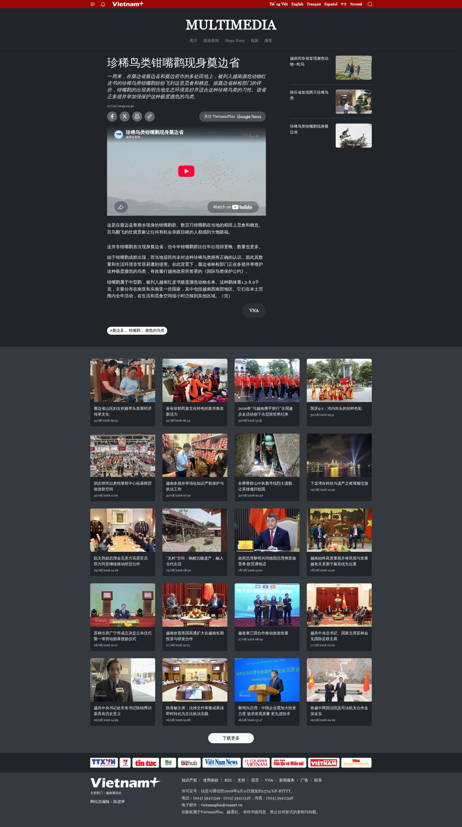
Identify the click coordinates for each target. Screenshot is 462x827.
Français (314, 4)
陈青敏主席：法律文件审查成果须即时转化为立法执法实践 (195, 711)
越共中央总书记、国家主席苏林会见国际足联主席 (339, 636)
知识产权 (189, 780)
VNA (269, 780)
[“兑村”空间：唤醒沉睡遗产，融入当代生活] (194, 530)
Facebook (112, 116)
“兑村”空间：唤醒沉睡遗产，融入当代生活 (194, 561)
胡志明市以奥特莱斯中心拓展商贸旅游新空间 (123, 486)
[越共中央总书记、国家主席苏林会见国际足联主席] (339, 605)
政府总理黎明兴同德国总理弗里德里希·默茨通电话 (267, 561)
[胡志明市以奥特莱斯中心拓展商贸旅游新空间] (122, 455)
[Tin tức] (145, 763)
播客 (268, 40)
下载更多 (231, 738)
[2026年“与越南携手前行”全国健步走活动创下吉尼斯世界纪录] (267, 380)
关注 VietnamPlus (219, 116)
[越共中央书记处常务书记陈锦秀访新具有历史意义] (122, 680)
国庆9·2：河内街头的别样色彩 (336, 408)
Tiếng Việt (279, 4)
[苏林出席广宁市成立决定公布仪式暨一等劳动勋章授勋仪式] (122, 605)
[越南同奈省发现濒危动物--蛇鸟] (354, 68)
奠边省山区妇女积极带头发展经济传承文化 (123, 411)
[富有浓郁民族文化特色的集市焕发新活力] (194, 380)
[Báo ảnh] (324, 763)
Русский (356, 4)
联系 (318, 780)
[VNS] (221, 763)
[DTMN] (288, 763)
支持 (241, 780)
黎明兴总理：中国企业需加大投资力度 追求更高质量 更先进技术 (267, 711)
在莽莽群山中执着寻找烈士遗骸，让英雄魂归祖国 (267, 486)
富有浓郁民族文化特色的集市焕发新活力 (195, 411)
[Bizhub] (189, 763)
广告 (304, 780)
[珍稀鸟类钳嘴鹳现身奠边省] (354, 136)
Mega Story (235, 40)
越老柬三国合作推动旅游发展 (263, 633)
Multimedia (231, 24)
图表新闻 (211, 40)
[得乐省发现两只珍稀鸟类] (354, 102)
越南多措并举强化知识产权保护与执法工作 (195, 486)
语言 (255, 780)
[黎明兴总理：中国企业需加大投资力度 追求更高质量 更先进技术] (267, 680)
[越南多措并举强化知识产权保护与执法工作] (194, 455)
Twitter (125, 116)
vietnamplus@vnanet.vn (221, 805)
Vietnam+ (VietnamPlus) (128, 4)
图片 (194, 40)
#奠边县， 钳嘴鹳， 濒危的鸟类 (137, 330)
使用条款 (210, 780)
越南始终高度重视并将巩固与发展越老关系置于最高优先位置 (339, 561)
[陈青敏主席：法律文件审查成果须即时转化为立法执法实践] (194, 680)
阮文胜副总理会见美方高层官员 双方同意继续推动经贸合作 (121, 561)
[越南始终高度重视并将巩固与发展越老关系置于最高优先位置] (339, 530)
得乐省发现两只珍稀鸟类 (309, 95)
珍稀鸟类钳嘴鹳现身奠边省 (309, 129)
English (297, 4)
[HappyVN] (356, 763)
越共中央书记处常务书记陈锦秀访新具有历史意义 (123, 711)
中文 (344, 4)
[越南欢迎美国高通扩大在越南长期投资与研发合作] (194, 605)
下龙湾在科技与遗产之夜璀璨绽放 (339, 483)
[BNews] (168, 763)
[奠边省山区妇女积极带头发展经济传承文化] (122, 380)
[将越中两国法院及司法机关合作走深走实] (339, 680)
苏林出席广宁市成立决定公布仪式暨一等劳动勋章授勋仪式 (123, 636)
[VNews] (125, 763)
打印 (137, 116)
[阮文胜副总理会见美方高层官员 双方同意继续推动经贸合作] (122, 530)
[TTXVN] (103, 763)
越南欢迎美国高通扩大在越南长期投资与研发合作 (195, 636)
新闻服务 (287, 780)
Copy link (150, 116)
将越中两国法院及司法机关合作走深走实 (339, 711)
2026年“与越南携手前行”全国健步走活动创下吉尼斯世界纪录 (265, 411)
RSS (228, 780)
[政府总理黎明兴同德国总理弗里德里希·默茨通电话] (267, 530)
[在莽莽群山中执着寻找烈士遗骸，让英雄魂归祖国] (267, 455)
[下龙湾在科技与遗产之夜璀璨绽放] (339, 455)
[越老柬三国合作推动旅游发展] (267, 605)
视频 (254, 40)
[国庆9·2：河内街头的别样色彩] (339, 380)
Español (330, 4)
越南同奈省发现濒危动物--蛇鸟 (309, 61)
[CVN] (256, 763)
